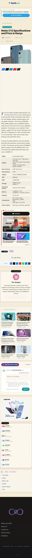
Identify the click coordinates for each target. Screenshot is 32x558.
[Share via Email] (18, 69)
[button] (16, 224)
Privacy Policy (5, 532)
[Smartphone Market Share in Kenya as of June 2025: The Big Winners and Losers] (8, 333)
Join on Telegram (17, 15)
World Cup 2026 (6, 523)
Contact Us (4, 529)
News (4, 478)
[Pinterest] (14, 69)
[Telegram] (26, 263)
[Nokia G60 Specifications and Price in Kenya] (8, 349)
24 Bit (4, 484)
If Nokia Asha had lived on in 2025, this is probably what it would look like (7, 324)
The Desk (5, 475)
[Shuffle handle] (23, 370)
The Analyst (7, 37)
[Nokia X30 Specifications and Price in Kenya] (24, 349)
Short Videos (6, 486)
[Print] (29, 263)
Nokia (11, 251)
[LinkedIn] (10, 69)
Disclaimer (4, 536)
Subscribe (17, 213)
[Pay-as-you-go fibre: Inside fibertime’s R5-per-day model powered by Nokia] (24, 317)
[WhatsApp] (23, 263)
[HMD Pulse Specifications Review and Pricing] (24, 333)
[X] (6, 69)
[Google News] (16, 257)
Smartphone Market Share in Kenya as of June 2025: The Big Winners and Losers (8, 340)
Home (3, 23)
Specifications (8, 23)
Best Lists (5, 481)
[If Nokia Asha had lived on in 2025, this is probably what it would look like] (8, 317)
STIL (3, 489)
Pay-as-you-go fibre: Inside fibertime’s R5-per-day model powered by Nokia (23, 324)
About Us (4, 526)
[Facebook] (3, 69)
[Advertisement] (16, 93)
